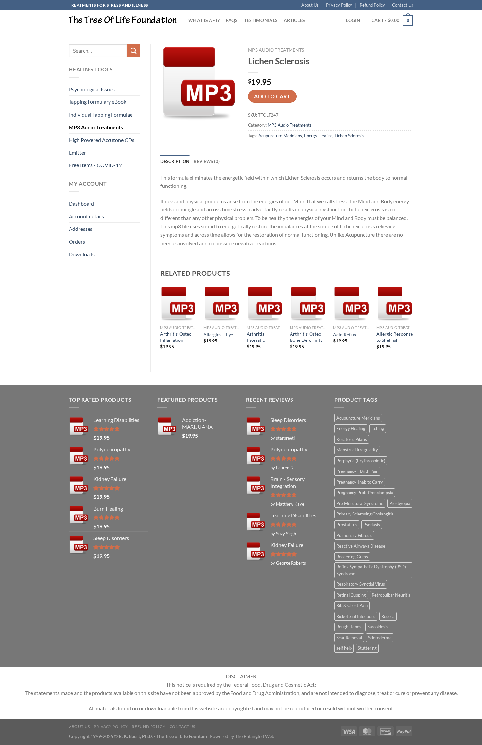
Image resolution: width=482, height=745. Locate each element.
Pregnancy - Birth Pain (357, 471)
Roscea (388, 616)
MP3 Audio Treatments (96, 127)
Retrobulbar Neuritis (391, 595)
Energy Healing (318, 135)
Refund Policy (372, 5)
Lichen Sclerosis (349, 135)
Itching (377, 428)
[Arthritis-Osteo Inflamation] (178, 303)
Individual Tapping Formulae (100, 114)
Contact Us (402, 5)
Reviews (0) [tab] (207, 161)
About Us (310, 5)
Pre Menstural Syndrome (359, 503)
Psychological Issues (92, 89)
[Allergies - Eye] (221, 303)
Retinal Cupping (351, 595)
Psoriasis (371, 524)
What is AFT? (204, 20)
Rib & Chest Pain (352, 605)
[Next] (413, 323)
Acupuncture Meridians (280, 135)
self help (344, 648)
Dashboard (81, 203)
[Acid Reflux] (351, 303)
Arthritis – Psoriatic (257, 337)
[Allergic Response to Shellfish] (394, 303)
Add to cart (272, 96)
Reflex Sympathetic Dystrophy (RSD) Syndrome (371, 570)
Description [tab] (175, 161)
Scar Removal (349, 637)
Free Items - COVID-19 (95, 165)
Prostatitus (346, 524)
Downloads (82, 254)
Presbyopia (399, 503)
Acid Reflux (344, 334)
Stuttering (367, 648)
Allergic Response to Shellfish (394, 337)
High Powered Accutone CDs (101, 140)
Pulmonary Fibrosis (354, 535)
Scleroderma (380, 637)
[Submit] (133, 50)
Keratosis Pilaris (351, 439)
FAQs (232, 20)
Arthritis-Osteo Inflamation (175, 337)
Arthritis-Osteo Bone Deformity (306, 337)
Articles (294, 20)
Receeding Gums (352, 556)
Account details (86, 216)
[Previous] (161, 323)
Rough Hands (348, 626)
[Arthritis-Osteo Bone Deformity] (308, 303)
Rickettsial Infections (355, 616)
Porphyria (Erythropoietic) (360, 460)
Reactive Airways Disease (360, 546)
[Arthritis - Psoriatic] (265, 303)
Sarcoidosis (377, 626)
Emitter (77, 152)
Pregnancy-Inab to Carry (359, 482)
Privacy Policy (339, 5)
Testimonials (261, 20)
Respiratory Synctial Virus (360, 584)
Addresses (80, 229)
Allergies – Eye (218, 334)
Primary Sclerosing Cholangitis (364, 513)
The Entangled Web (254, 736)
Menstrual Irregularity (357, 449)
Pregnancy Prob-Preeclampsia (364, 492)
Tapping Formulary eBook (97, 102)
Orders (77, 241)
